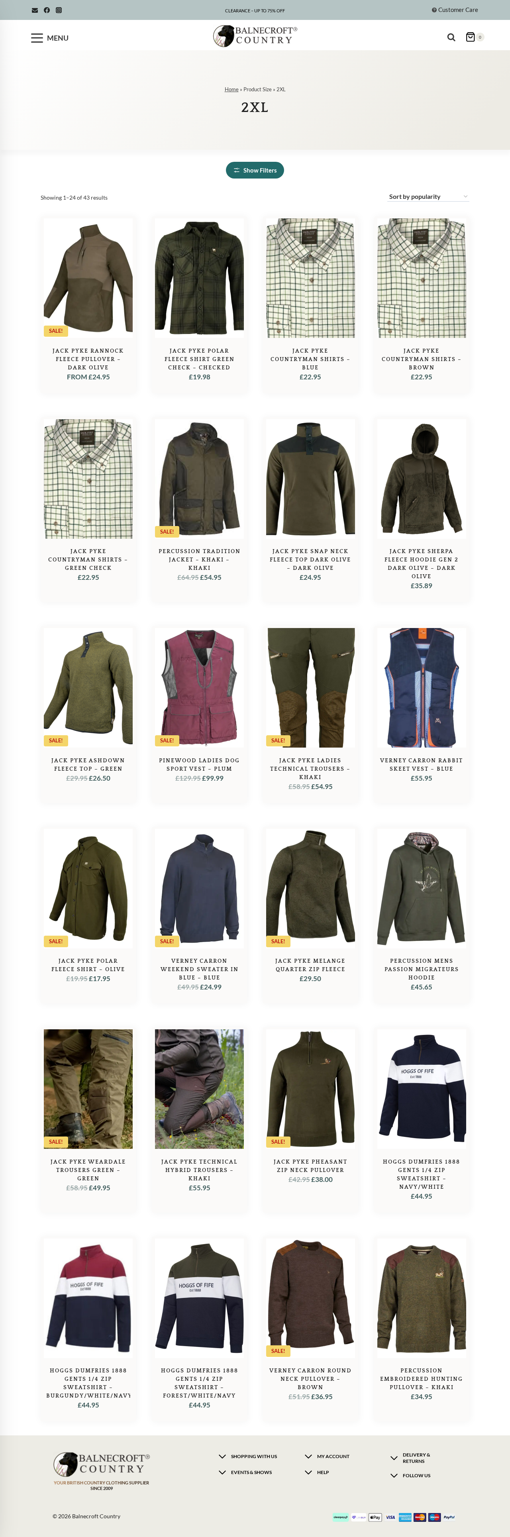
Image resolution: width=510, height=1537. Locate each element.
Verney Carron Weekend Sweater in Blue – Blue (200, 969)
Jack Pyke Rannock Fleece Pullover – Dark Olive (88, 359)
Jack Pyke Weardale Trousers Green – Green (88, 1170)
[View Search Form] (453, 34)
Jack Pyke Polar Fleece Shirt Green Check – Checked (200, 359)
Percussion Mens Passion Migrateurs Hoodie (421, 969)
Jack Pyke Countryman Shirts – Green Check (88, 559)
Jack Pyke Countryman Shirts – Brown (422, 359)
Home (232, 89)
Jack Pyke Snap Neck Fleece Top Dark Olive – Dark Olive (310, 559)
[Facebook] (47, 10)
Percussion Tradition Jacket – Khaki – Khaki (200, 559)
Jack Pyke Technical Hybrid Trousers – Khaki (199, 1170)
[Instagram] (59, 10)
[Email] (35, 10)
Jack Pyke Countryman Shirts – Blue (311, 359)
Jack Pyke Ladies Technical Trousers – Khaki (310, 769)
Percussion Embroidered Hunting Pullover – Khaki (421, 1379)
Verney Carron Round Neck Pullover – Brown (310, 1379)
